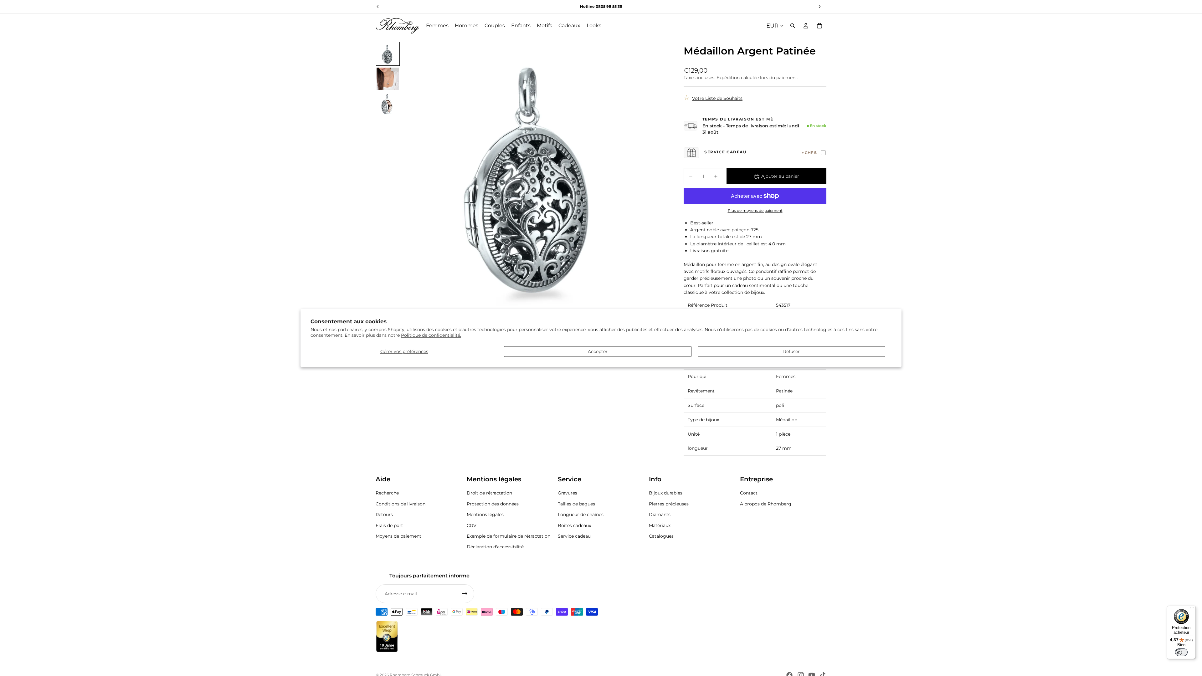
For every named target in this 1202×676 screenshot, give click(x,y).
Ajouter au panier (780, 176)
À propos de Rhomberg (765, 504)
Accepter (598, 351)
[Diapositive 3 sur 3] (388, 104)
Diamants (659, 514)
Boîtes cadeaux (574, 525)
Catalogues (661, 536)
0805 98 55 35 (609, 6)
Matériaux (659, 525)
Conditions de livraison (400, 504)
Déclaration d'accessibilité (495, 547)
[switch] (1181, 652)
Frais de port (389, 525)
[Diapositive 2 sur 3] (388, 79)
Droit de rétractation (489, 493)
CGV (471, 525)
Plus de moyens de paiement (755, 210)
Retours (384, 514)
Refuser (791, 351)
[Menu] (1192, 609)
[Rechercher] (792, 26)
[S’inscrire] (464, 593)
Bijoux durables (665, 493)
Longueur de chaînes (581, 514)
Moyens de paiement (398, 536)
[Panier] (819, 26)
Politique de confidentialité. (431, 335)
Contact (749, 493)
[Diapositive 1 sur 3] (388, 54)
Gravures (567, 493)
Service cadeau (574, 536)
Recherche (387, 493)
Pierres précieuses (669, 504)
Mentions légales (485, 514)
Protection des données (493, 504)
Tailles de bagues (576, 504)
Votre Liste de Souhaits (717, 98)
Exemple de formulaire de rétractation (508, 536)
